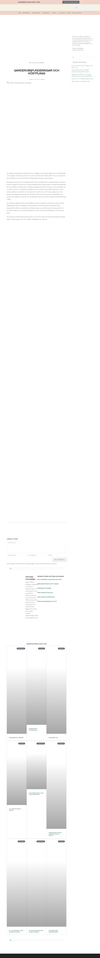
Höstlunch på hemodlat (46, 597)
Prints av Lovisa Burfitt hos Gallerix (83, 81)
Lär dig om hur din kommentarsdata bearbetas (46, 563)
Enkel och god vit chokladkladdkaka (85, 76)
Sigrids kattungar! (44, 588)
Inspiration (43, 79)
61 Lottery (73, 65)
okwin (73, 78)
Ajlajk (47, 205)
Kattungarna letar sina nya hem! (49, 579)
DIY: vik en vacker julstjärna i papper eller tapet (84, 78)
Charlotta (73, 81)
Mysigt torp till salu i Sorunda (83, 71)
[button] (28, 531)
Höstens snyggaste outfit (47, 601)
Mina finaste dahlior (45, 592)
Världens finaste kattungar (47, 584)
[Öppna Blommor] (50, 13)
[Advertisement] (37, 509)
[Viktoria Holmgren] (79, 26)
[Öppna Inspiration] (41, 13)
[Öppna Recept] (57, 13)
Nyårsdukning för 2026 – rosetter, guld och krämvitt (55, 834)
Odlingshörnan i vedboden (16, 737)
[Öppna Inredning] (30, 13)
